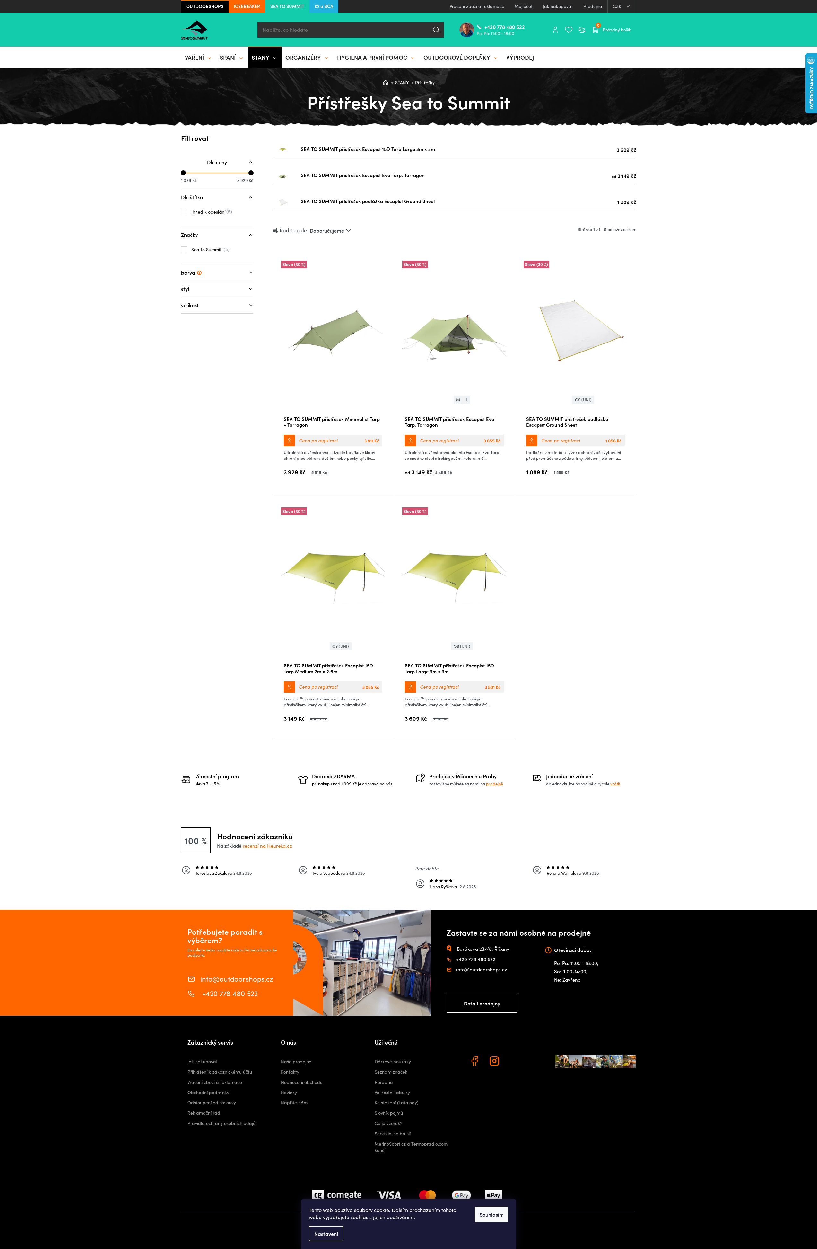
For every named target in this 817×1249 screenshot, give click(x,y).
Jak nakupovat (558, 6)
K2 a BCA (324, 6)
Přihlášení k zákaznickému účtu (219, 1072)
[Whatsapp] (515, 1062)
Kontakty (290, 1072)
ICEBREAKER (247, 6)
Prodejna (592, 6)
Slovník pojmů (389, 1113)
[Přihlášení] (555, 30)
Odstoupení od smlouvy (211, 1103)
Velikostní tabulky (392, 1092)
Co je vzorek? (388, 1123)
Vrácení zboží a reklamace (477, 6)
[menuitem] (198, 57)
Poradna (384, 1082)
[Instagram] (495, 1062)
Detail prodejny (482, 1003)
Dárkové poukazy (393, 1061)
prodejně (494, 784)
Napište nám (294, 1103)
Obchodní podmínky (208, 1092)
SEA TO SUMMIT (287, 6)
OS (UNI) (583, 400)
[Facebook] (475, 1062)
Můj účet (524, 6)
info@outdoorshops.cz (236, 978)
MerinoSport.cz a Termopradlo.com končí (411, 1147)
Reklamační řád (203, 1113)
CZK (617, 6)
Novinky (289, 1092)
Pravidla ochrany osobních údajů (221, 1123)
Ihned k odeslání (210, 212)
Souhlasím (492, 1214)
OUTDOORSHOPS (204, 6)
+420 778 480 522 (487, 27)
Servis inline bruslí (393, 1133)
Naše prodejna (296, 1061)
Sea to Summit (209, 249)
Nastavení (326, 1233)
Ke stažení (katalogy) (397, 1103)
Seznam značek (391, 1072)
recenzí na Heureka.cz (267, 846)
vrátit (615, 784)
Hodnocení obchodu (302, 1082)
